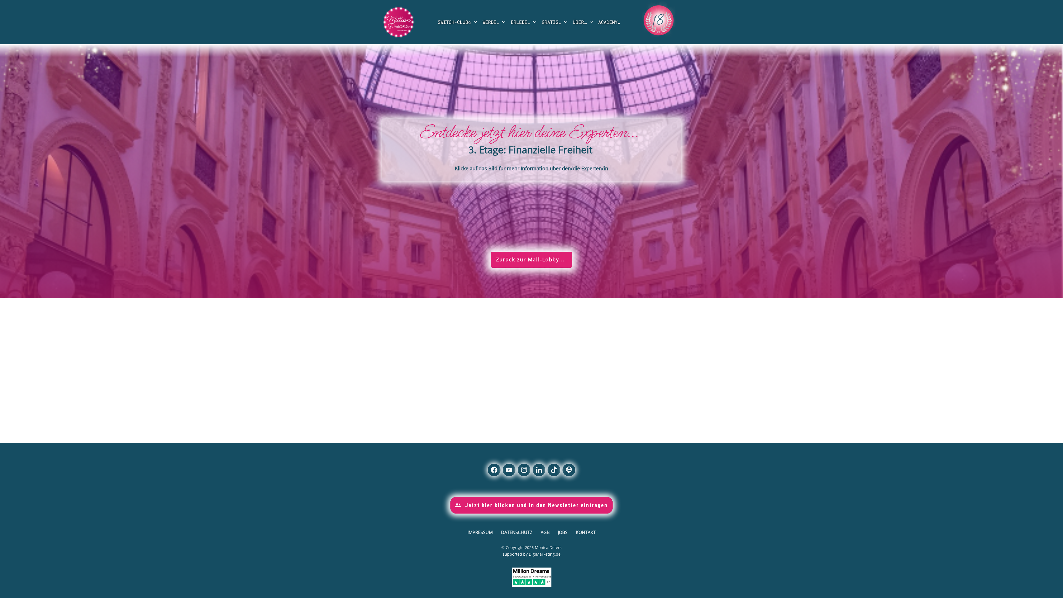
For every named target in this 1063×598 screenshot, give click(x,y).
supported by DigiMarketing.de (532, 554)
